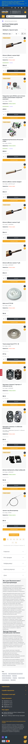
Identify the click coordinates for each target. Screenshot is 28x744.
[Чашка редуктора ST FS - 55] (14, 334)
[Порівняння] (15, 8)
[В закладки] (25, 38)
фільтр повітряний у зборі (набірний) (14, 470)
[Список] (25, 33)
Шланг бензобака (6, 677)
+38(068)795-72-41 (16, 13)
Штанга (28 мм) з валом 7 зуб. (11, 263)
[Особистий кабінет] (25, 8)
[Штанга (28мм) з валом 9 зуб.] (14, 212)
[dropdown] (3, 8)
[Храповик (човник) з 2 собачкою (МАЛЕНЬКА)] (14, 416)
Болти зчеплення (6, 675)
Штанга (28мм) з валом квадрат (12, 181)
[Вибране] (12, 8)
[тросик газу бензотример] (14, 500)
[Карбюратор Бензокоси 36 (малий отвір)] (14, 129)
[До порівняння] (25, 41)
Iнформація (5, 686)
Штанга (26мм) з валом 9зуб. (11, 55)
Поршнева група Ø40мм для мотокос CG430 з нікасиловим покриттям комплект (14, 97)
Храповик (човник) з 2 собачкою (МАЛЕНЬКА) (12, 427)
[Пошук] (24, 16)
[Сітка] (22, 33)
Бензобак (13, 680)
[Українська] (21, 8)
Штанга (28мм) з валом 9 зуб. (11, 222)
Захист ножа (21, 677)
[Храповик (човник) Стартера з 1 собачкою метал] (14, 374)
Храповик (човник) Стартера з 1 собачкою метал (12, 385)
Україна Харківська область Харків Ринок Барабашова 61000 (14, 713)
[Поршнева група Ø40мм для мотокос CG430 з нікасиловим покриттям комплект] (14, 86)
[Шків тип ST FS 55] (14, 293)
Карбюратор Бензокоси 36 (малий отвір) (13, 140)
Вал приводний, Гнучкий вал (16, 673)
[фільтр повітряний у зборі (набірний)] (14, 460)
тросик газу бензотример (10, 510)
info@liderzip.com (7, 706)
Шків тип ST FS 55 (8, 303)
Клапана (14, 675)
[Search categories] (7, 16)
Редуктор (4, 673)
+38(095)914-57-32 (16, 11)
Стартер (15, 677)
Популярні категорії (8, 694)
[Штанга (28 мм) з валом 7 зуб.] (14, 253)
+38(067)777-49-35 (7, 702)
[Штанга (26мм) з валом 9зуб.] (14, 45)
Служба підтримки (8, 690)
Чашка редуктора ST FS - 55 (11, 344)
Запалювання (5, 680)
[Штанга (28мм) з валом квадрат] (14, 171)
